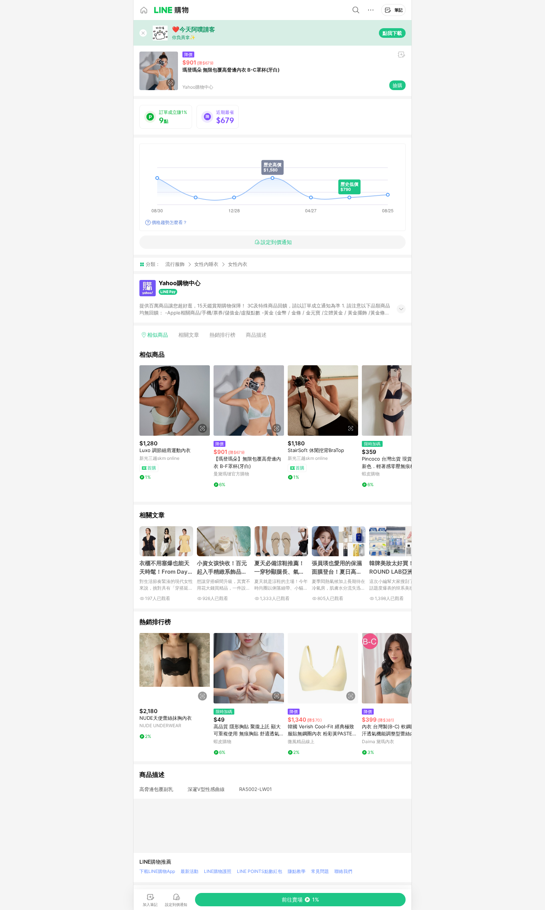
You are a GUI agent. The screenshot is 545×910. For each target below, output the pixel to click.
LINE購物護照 (217, 871)
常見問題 (320, 871)
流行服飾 (175, 264)
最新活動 (189, 871)
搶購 (397, 85)
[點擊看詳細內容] (174, 400)
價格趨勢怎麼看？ (169, 222)
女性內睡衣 (206, 264)
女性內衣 (237, 264)
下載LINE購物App (157, 871)
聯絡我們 (343, 871)
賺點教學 (296, 871)
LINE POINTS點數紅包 (259, 871)
